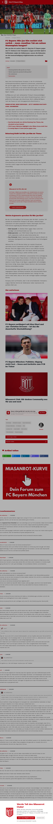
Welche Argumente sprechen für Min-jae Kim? (20, 71)
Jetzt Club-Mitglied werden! (26, 817)
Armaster (2, 785)
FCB (24, 425)
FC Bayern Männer (16, 37)
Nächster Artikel (10, 441)
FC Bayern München (10, 425)
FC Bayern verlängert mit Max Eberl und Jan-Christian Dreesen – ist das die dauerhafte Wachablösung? (24, 326)
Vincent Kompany (18, 432)
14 (46, 61)
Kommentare (12, 76)
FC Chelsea (18, 425)
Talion (1, 593)
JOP (1, 670)
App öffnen (42, 412)
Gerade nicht (40, 817)
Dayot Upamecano (26, 422)
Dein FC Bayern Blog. (16, 2)
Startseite (7, 37)
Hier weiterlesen (13, 74)
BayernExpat (3, 557)
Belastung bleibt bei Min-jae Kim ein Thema (19, 69)
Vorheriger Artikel (12, 436)
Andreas (7, 61)
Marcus (1, 737)
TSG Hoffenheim (9, 432)
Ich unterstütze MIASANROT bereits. (26, 821)
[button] (6, 456)
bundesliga (8, 422)
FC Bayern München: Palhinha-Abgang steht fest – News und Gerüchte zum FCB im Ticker (25, 364)
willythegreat (3, 689)
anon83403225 (3, 542)
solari (1, 608)
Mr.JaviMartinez (3, 515)
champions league (17, 422)
